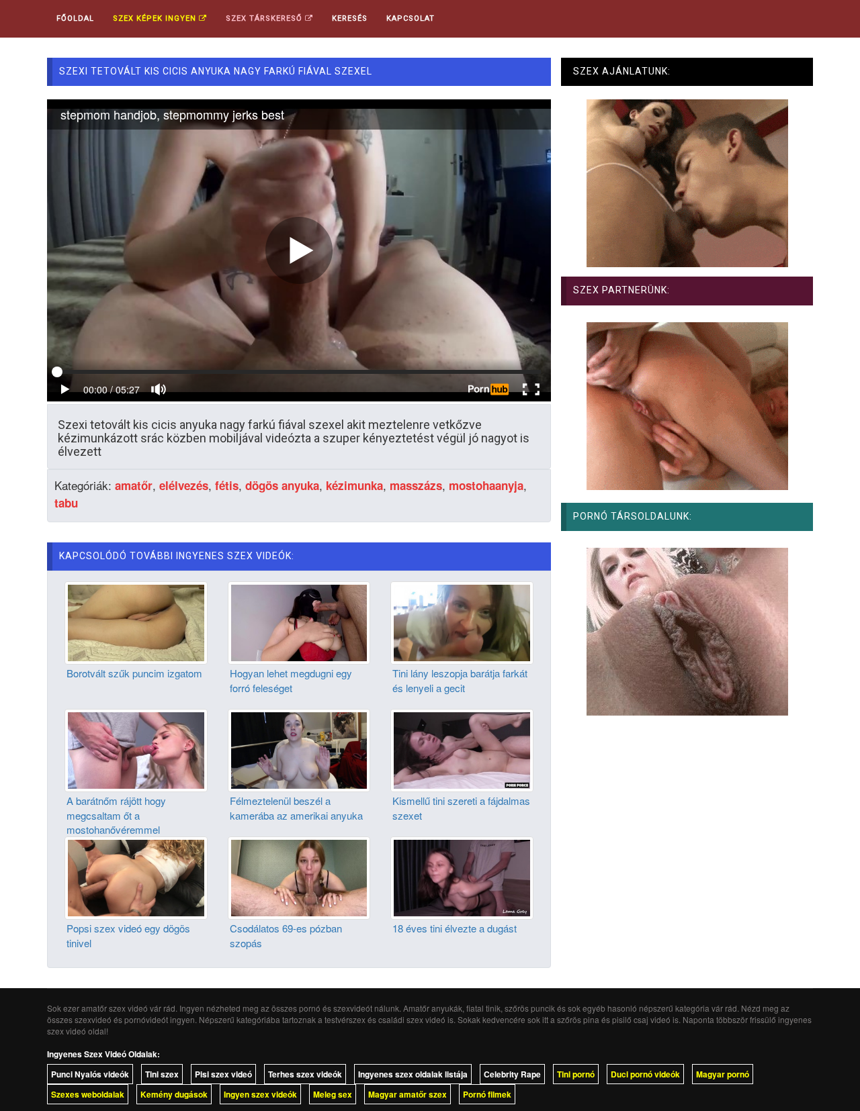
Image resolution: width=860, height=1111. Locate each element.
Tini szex (162, 1074)
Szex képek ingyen (156, 18)
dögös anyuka (282, 485)
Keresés (350, 18)
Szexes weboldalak (87, 1094)
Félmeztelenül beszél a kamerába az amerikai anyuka (296, 807)
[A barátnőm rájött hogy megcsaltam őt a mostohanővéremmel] (136, 749)
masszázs (416, 485)
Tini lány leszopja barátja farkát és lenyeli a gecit (459, 680)
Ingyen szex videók (260, 1094)
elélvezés (183, 485)
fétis (227, 485)
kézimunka (354, 485)
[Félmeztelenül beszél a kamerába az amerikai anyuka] (299, 749)
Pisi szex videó (223, 1074)
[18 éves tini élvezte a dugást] (461, 876)
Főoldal (75, 18)
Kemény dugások (174, 1094)
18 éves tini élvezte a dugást (454, 928)
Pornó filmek (487, 1094)
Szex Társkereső (265, 18)
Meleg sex (332, 1094)
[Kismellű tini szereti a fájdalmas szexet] (461, 749)
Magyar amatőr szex (407, 1094)
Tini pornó (576, 1074)
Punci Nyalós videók (90, 1074)
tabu (66, 503)
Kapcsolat (410, 18)
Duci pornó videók (645, 1074)
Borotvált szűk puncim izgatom (134, 673)
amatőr (134, 485)
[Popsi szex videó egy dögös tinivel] (136, 876)
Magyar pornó (722, 1074)
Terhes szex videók (305, 1074)
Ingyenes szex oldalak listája (413, 1074)
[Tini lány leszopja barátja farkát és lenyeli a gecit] (461, 621)
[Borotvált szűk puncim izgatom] (136, 621)
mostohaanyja (486, 485)
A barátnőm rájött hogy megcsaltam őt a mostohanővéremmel (116, 814)
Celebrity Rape (512, 1074)
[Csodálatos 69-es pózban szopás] (299, 876)
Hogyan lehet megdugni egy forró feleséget (291, 680)
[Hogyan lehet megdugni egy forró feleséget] (299, 621)
